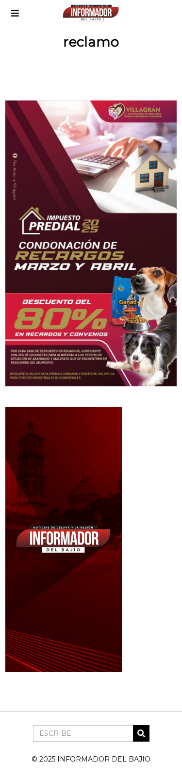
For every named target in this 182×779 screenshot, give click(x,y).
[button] (141, 733)
